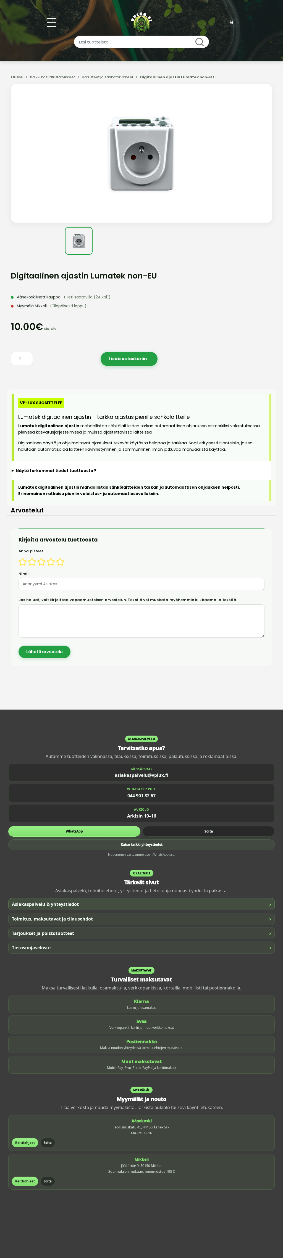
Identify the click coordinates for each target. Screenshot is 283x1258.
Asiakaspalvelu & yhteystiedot (141, 904)
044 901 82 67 (141, 796)
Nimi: (23, 573)
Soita (209, 831)
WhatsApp (74, 831)
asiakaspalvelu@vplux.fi (141, 775)
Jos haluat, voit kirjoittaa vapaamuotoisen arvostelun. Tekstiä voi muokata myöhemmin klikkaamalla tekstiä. (128, 599)
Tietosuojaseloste (141, 947)
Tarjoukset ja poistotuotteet (141, 933)
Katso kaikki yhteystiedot (142, 844)
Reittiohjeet (25, 1143)
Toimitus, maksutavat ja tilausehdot (141, 918)
